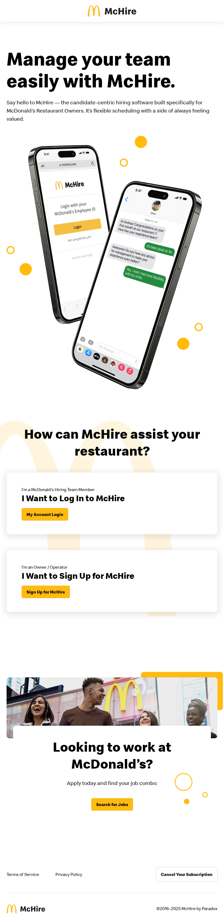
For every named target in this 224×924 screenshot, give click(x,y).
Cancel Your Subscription (187, 874)
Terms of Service (23, 874)
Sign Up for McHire (45, 592)
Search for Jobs (112, 804)
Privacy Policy (68, 874)
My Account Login (44, 514)
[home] (112, 10)
